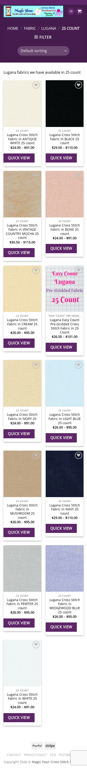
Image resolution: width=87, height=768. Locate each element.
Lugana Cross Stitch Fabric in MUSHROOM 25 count (22, 511)
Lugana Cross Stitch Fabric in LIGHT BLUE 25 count (64, 418)
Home (12, 28)
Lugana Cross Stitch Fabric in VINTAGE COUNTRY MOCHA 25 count (22, 231)
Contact (14, 755)
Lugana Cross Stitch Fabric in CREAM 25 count (22, 324)
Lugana (48, 28)
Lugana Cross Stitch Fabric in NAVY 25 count (64, 509)
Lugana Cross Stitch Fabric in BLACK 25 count (64, 139)
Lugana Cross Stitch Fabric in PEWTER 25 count (22, 604)
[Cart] (79, 11)
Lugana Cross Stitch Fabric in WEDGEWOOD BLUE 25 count (64, 606)
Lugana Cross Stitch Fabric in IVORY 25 (22, 416)
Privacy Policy (35, 755)
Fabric (30, 28)
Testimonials (69, 755)
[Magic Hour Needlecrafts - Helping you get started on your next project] (33, 11)
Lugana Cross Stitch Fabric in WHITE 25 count (22, 698)
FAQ (53, 755)
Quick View (19, 157)
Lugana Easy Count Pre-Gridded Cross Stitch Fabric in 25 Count (64, 326)
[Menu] (71, 11)
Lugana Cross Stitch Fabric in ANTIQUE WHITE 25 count (22, 139)
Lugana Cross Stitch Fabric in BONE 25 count (64, 229)
